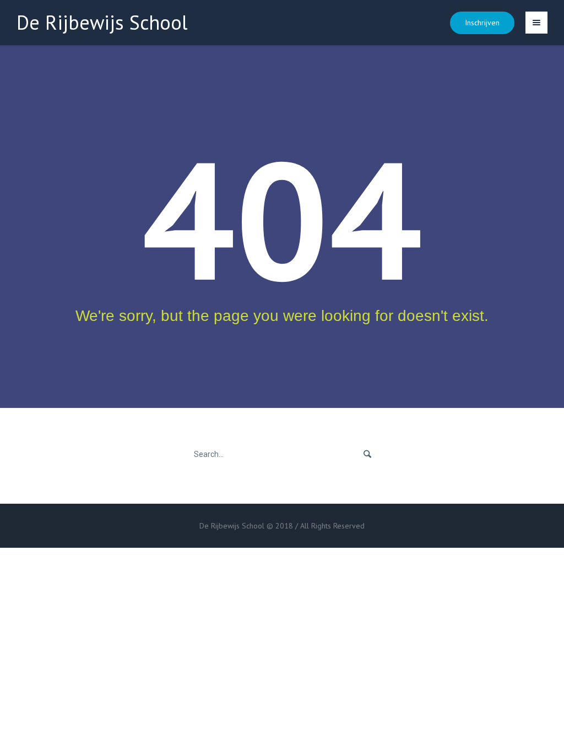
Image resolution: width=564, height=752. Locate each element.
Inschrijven (482, 23)
